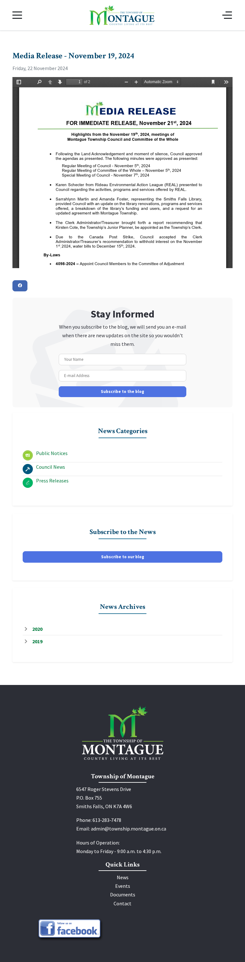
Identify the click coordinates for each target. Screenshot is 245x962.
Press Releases (52, 480)
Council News (50, 467)
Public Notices (52, 453)
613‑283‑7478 (107, 820)
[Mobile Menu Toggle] (17, 15)
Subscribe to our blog (122, 556)
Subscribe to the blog (122, 391)
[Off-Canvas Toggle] (227, 15)
